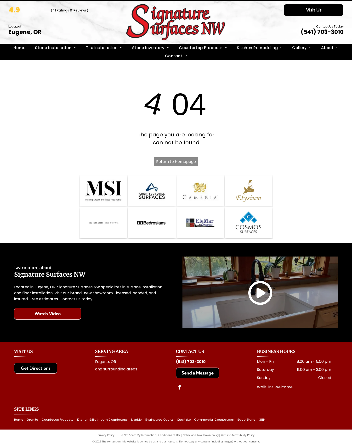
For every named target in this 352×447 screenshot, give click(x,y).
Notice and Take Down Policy (201, 435)
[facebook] (179, 388)
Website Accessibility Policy (238, 435)
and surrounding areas (116, 369)
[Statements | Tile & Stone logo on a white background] (103, 222)
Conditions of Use (169, 435)
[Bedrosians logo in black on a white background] (152, 222)
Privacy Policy (105, 435)
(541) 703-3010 (322, 32)
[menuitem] (19, 48)
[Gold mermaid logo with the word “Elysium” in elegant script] (249, 191)
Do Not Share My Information (137, 435)
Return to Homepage (176, 161)
